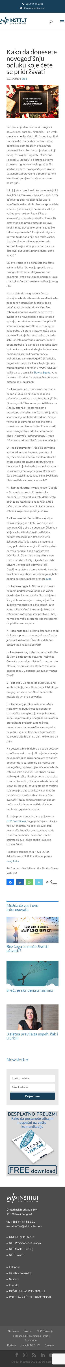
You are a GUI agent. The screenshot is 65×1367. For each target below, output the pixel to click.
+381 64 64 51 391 (23, 1221)
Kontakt (13, 1285)
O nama (49, 1345)
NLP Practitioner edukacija (25, 1243)
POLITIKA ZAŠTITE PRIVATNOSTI (30, 1297)
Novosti (27, 1331)
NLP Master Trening (21, 1249)
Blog (24, 79)
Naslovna (13, 1331)
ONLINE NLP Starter (21, 1237)
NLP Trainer (16, 1255)
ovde (48, 579)
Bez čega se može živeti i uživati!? (27, 948)
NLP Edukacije (45, 1331)
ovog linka (12, 861)
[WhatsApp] (29, 882)
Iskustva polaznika (20, 1273)
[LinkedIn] (42, 1355)
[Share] (10, 882)
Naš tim (13, 1279)
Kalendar (14, 1267)
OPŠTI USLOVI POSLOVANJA (27, 1291)
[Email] (39, 882)
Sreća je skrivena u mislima (29, 990)
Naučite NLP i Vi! (30, 1345)
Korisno (11, 1345)
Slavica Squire (42, 372)
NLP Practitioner (16, 821)
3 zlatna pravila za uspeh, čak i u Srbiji (32, 1035)
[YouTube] (51, 1355)
